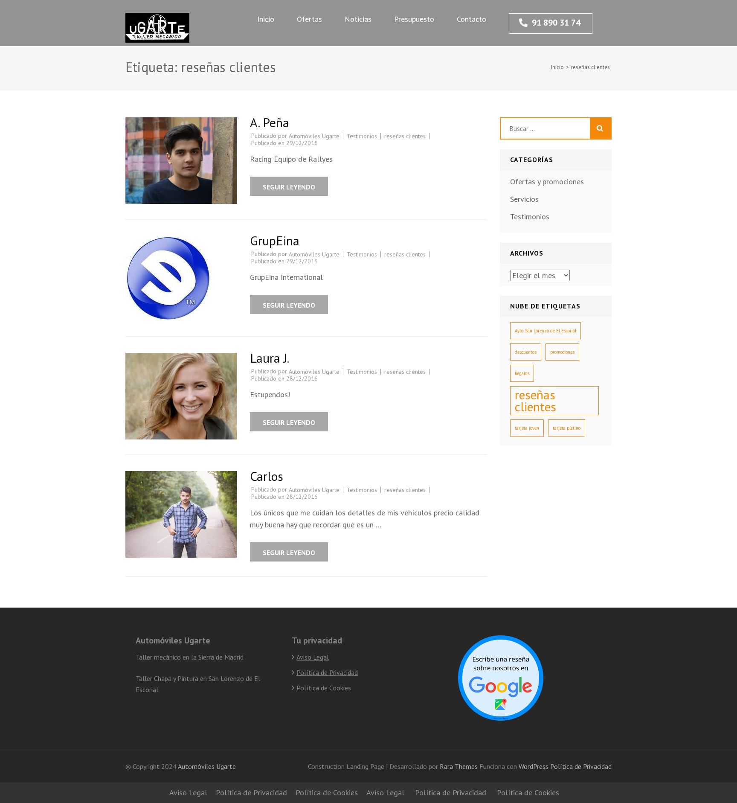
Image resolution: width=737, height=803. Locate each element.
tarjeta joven (527, 428)
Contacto (471, 19)
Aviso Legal (312, 657)
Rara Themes (459, 766)
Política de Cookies (323, 688)
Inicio (265, 19)
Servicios (524, 199)
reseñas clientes (405, 136)
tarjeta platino (566, 428)
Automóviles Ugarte (314, 136)
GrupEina (274, 240)
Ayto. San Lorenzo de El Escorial (545, 331)
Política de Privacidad (327, 672)
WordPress (533, 766)
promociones (562, 352)
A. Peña (269, 122)
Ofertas (309, 19)
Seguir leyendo (289, 187)
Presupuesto (414, 19)
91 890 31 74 (556, 22)
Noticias (358, 19)
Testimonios (362, 136)
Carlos (266, 476)
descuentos (526, 352)
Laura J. (269, 357)
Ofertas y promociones (547, 181)
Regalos (522, 373)
